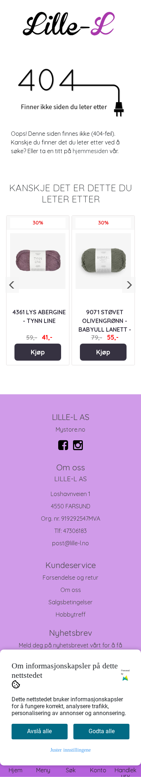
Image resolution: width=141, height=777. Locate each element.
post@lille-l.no (70, 543)
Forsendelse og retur (70, 577)
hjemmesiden (90, 151)
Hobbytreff (71, 614)
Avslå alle (39, 731)
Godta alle (102, 731)
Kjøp (38, 352)
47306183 (75, 530)
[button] (12, 285)
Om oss (70, 589)
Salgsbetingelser (70, 602)
